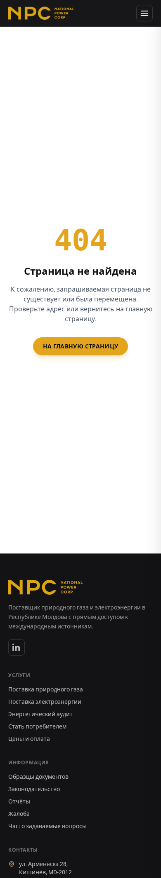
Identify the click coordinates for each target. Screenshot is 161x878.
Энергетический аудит (40, 714)
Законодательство (34, 789)
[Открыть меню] (144, 13)
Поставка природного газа (45, 689)
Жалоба (19, 813)
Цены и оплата (29, 739)
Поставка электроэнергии (44, 701)
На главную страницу (80, 346)
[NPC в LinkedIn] (16, 647)
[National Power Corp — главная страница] (41, 13)
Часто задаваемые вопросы (47, 826)
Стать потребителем (37, 726)
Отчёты (19, 801)
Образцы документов (38, 776)
